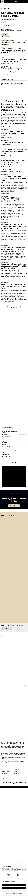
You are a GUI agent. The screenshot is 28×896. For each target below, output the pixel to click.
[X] (2, 25)
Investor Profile (6, 8)
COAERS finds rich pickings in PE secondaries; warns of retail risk (13, 248)
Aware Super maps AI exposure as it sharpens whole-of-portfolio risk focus (13, 286)
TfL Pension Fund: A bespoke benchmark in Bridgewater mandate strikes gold (11, 70)
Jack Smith (3, 44)
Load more (14, 307)
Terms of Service (11, 782)
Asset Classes (4, 158)
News (2, 47)
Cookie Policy (18, 782)
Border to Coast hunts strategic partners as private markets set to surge (13, 178)
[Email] (6, 25)
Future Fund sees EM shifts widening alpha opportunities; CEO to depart (13, 51)
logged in (9, 30)
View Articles (23, 434)
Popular (18, 171)
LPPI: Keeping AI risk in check (12, 142)
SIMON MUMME (5, 19)
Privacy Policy (5, 782)
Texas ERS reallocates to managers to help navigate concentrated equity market (14, 162)
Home (2, 5)
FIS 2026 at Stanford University (7, 40)
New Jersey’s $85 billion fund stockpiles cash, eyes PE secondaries (11, 200)
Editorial (3, 57)
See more (14, 462)
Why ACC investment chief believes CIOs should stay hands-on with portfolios (14, 151)
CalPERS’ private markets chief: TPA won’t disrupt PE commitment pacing (13, 133)
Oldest (11, 171)
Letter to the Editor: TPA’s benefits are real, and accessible (13, 60)
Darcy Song (3, 54)
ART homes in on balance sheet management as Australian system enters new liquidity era (13, 226)
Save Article (3, 21)
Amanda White (3, 63)
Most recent (5, 171)
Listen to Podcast (14, 505)
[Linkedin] (4, 25)
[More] (9, 25)
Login (4, 34)
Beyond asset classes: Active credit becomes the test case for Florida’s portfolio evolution (14, 266)
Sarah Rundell (3, 74)
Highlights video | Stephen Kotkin (13, 42)
